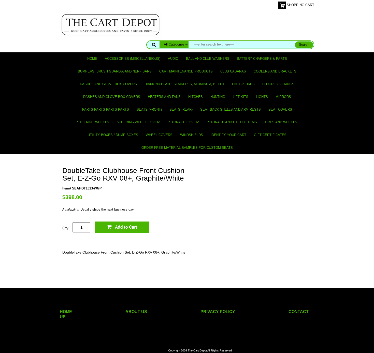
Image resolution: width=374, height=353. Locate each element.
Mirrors (283, 97)
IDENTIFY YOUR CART (228, 135)
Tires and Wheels (281, 122)
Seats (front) (149, 109)
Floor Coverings (278, 84)
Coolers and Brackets (275, 71)
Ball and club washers (207, 59)
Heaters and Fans (164, 97)
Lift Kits (240, 97)
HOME (66, 312)
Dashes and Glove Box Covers (108, 84)
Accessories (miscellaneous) (132, 59)
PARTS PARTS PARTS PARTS (105, 109)
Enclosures (243, 84)
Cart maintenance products (186, 71)
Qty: (65, 228)
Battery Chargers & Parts (262, 59)
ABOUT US (136, 312)
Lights (262, 97)
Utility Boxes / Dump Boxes (113, 135)
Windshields (191, 135)
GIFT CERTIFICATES (270, 135)
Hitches (195, 97)
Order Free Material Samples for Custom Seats (187, 148)
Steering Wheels (93, 122)
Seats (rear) (181, 109)
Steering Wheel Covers (139, 122)
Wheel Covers (159, 135)
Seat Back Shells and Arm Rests (230, 109)
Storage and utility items (232, 122)
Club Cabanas (233, 71)
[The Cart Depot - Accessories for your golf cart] (111, 24)
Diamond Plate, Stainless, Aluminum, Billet (184, 84)
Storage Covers (184, 122)
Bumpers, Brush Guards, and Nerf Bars (115, 71)
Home (92, 59)
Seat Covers (280, 109)
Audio (173, 59)
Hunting (217, 97)
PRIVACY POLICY (217, 312)
